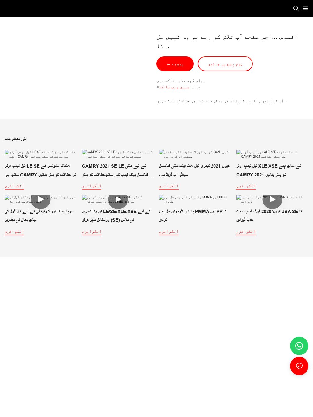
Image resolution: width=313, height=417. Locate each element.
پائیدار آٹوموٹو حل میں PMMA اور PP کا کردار (192, 216)
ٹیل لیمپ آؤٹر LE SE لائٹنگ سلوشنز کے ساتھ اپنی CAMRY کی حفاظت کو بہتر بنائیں (40, 170)
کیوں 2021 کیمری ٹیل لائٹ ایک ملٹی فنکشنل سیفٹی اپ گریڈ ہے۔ (194, 170)
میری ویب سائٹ (175, 86)
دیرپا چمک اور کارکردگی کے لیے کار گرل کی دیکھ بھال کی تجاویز (39, 216)
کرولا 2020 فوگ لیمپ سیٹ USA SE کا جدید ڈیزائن (269, 216)
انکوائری (14, 185)
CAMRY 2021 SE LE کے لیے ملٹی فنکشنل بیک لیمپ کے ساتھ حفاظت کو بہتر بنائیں (115, 171)
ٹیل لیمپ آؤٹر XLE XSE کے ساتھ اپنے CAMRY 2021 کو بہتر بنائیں (268, 170)
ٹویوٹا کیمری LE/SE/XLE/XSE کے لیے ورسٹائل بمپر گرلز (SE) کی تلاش (116, 216)
